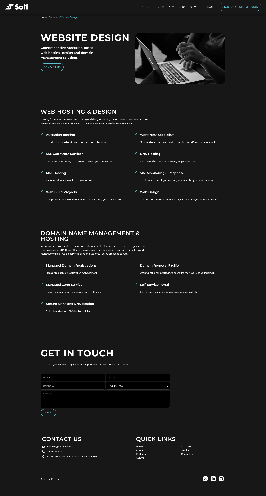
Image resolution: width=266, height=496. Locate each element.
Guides (140, 458)
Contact (207, 7)
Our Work (162, 7)
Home (44, 17)
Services (185, 7)
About (146, 7)
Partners (141, 454)
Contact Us (187, 454)
